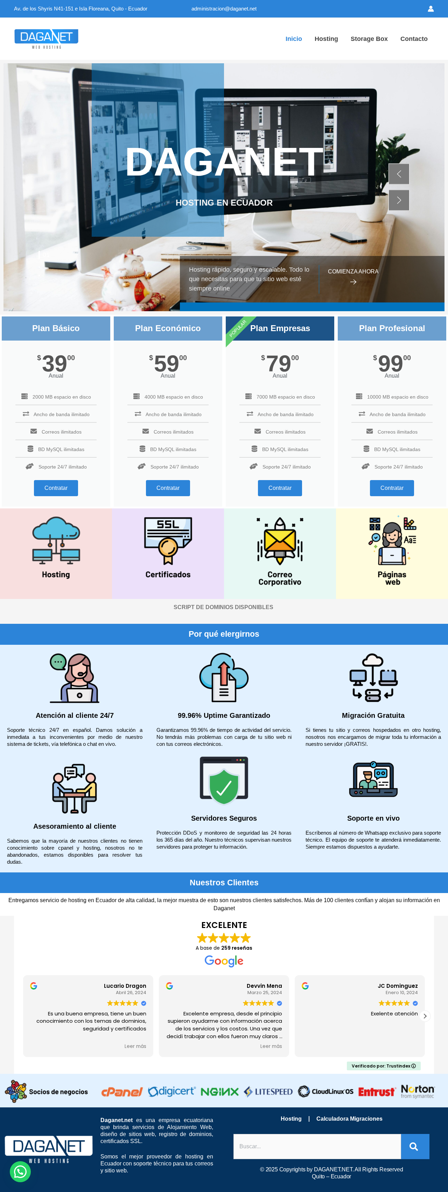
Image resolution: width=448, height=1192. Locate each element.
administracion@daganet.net (224, 9)
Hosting (291, 1119)
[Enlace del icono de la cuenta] (431, 9)
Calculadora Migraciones (349, 1119)
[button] (399, 174)
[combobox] (317, 1146)
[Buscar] (415, 1146)
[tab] (39, 255)
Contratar (56, 488)
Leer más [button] (135, 1046)
